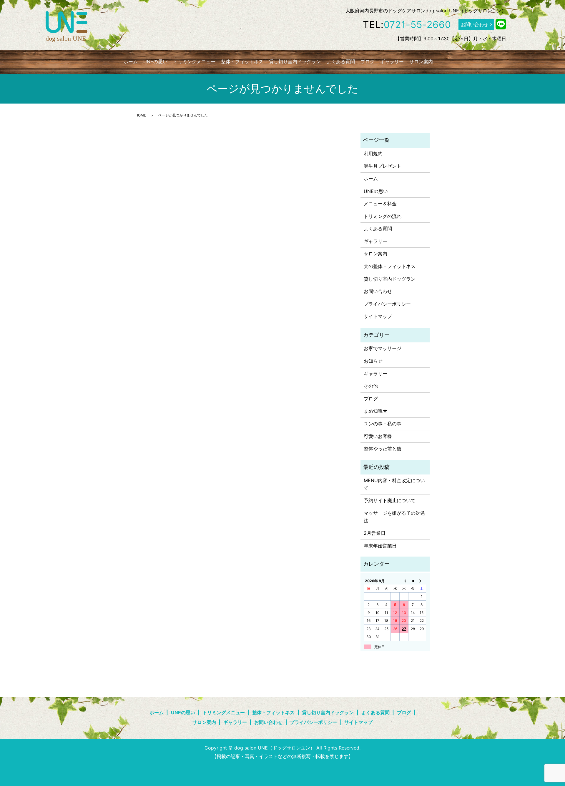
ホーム (131, 61)
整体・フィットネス (242, 61)
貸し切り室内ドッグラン (295, 61)
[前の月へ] (404, 580)
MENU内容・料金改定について (394, 484)
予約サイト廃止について (390, 500)
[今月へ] (412, 580)
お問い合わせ (474, 24)
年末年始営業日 (380, 546)
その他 (371, 386)
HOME (140, 115)
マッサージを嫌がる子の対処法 (394, 517)
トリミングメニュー (194, 61)
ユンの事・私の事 (382, 424)
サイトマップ (378, 316)
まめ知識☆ (376, 411)
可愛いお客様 (378, 436)
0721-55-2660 (417, 24)
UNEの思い (155, 61)
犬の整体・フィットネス (390, 266)
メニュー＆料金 (380, 204)
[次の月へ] (421, 580)
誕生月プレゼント (382, 166)
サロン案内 (421, 61)
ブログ (367, 61)
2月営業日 (374, 533)
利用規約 (373, 153)
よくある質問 (341, 61)
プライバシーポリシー (387, 304)
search (442, 61)
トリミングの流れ (382, 216)
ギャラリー (392, 61)
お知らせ (373, 361)
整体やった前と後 (382, 449)
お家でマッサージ (382, 348)
